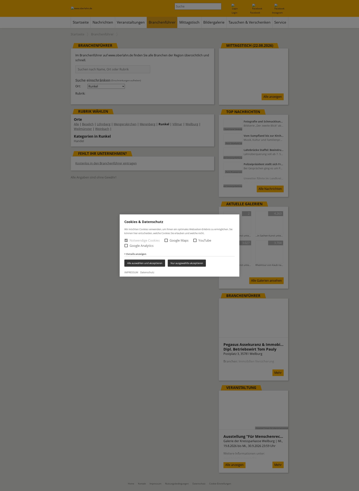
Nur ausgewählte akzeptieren (187, 263)
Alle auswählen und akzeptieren (144, 263)
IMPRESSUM (131, 272)
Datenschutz (147, 272)
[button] (166, 240)
